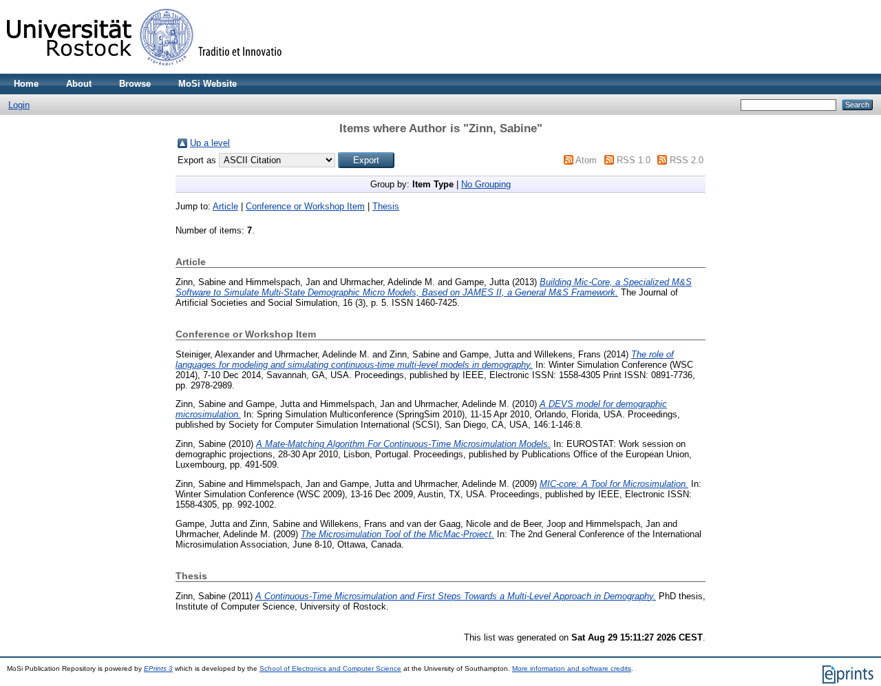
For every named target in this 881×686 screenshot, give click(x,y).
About (79, 84)
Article (225, 206)
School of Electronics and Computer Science (330, 668)
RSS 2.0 (686, 160)
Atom (586, 160)
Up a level (210, 143)
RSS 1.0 (633, 160)
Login (19, 105)
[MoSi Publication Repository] (144, 70)
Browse (135, 84)
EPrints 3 (158, 668)
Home (26, 84)
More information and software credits (571, 668)
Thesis (385, 206)
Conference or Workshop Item (305, 206)
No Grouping (486, 184)
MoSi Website (207, 84)
